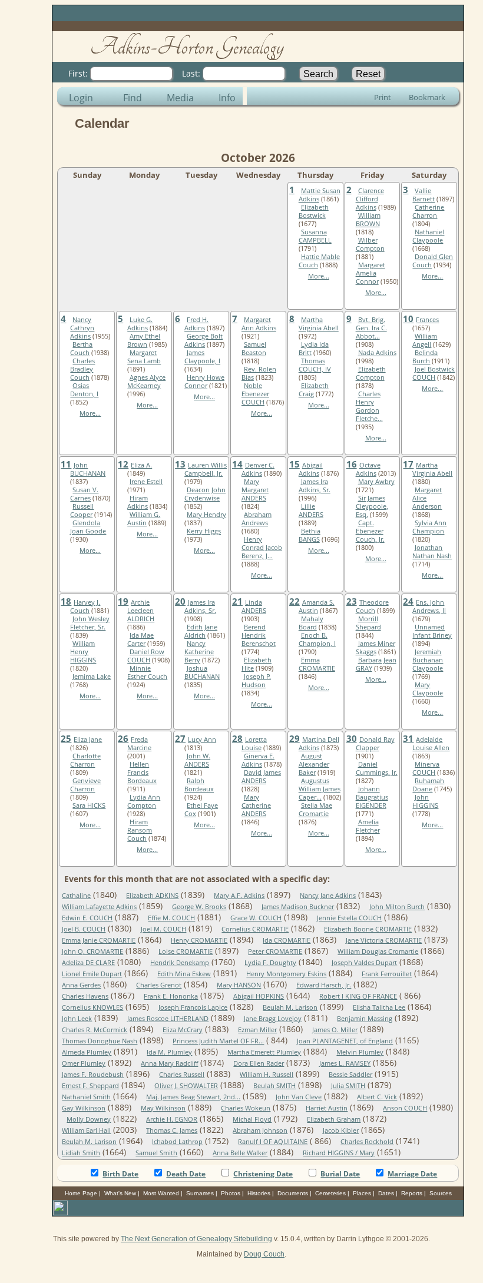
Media (180, 97)
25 (66, 738)
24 (408, 601)
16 (351, 464)
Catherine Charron (428, 211)
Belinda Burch (425, 357)
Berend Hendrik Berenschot (259, 635)
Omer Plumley (83, 1063)
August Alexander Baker (314, 764)
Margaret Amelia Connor (370, 273)
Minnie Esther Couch (147, 672)
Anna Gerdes (81, 985)
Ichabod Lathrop (177, 1142)
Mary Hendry (206, 514)
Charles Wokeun (245, 1108)
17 (408, 464)
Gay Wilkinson (83, 1108)
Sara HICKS (88, 805)
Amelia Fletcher (368, 826)
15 (294, 464)
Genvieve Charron (85, 785)
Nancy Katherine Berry (199, 651)
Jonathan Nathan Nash (432, 551)
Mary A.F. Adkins (239, 895)
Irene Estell (146, 482)
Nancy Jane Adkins (328, 895)
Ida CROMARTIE (286, 940)
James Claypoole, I (202, 357)
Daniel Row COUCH (145, 656)
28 (237, 738)
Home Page (81, 1193)
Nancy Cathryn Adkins (82, 328)
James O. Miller (335, 1030)
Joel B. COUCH (83, 929)
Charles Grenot (158, 985)
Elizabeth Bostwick (314, 211)
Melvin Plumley (359, 1052)
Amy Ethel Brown (143, 340)
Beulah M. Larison (290, 1007)
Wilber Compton (370, 244)
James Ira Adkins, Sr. (314, 486)
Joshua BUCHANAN (202, 672)
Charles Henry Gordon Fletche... (369, 406)
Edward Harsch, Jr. (323, 985)
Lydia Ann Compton (143, 801)
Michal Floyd (252, 1119)
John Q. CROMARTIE (92, 951)
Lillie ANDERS (311, 510)
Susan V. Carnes (84, 494)
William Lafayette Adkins (99, 907)
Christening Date (263, 1174)
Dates (386, 1193)
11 (66, 464)
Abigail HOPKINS (258, 996)
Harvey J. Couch (85, 606)
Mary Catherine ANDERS (256, 805)
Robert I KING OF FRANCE (358, 996)
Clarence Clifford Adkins (370, 199)
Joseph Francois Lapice (192, 1007)
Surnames (200, 1193)
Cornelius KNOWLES (92, 1007)
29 (294, 738)
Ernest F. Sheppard (90, 1086)
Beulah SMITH (274, 1086)
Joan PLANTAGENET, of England (345, 1041)
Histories (258, 1193)
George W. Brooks (199, 907)
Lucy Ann (202, 739)
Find (132, 97)
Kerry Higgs (204, 531)
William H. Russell (266, 1074)
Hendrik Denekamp (179, 963)
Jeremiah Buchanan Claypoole (427, 660)
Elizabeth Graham (333, 1119)
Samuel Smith (156, 1153)
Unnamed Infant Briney (432, 631)
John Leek (77, 1019)
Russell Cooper (82, 510)
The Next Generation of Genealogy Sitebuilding (196, 1239)
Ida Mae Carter (140, 639)
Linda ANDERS (254, 606)
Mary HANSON (239, 985)
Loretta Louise (254, 743)
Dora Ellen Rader (258, 1063)
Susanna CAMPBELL (315, 236)
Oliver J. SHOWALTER (186, 1086)
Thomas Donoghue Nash (99, 1041)
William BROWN (368, 219)
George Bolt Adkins (203, 340)
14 (237, 464)
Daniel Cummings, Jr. (377, 768)
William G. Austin (143, 518)
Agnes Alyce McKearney (146, 381)
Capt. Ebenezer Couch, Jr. (370, 531)
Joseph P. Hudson (256, 680)
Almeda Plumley (86, 1052)
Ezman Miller (257, 1030)
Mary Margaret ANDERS (255, 490)
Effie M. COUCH (171, 918)
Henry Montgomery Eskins (286, 974)
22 (294, 601)
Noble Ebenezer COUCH (255, 394)
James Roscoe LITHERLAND (168, 1019)
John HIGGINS (425, 801)
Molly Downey (89, 1119)
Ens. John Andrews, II (429, 606)
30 (351, 738)
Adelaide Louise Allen (430, 743)
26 (123, 738)
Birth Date (120, 1174)
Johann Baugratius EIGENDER (372, 797)
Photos (230, 1193)
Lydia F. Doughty (270, 963)
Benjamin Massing (364, 1019)
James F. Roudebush (93, 1074)
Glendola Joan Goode (88, 527)
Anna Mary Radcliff (169, 1063)
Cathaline (76, 895)
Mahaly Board (311, 623)
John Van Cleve (299, 1097)
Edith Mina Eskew (184, 974)
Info (227, 97)
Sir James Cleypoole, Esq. (372, 506)
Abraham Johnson (260, 1130)
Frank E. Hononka (171, 996)
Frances (427, 320)
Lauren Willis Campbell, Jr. (205, 469)
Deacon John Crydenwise (205, 494)
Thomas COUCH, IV (315, 365)
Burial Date (340, 1174)
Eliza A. (141, 465)
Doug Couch (264, 1254)
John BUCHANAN (87, 469)
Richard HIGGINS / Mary (339, 1153)
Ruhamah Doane (428, 785)
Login (81, 97)
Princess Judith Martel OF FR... (218, 1041)
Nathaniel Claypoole (428, 236)
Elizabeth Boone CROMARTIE (368, 929)
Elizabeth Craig (314, 390)
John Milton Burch (397, 907)
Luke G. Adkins (140, 324)
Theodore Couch (372, 606)
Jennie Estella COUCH (349, 918)
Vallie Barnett (423, 195)
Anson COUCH (405, 1108)
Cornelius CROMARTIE (255, 929)
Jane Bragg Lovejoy (273, 1019)
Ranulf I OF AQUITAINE (272, 1142)
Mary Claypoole (427, 689)
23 (351, 601)
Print (382, 97)
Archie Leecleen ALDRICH (140, 610)
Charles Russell (181, 1074)
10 (408, 318)
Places (362, 1193)
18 (66, 601)
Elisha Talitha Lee (379, 1007)
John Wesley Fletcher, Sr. (90, 623)
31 (408, 738)
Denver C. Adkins (258, 469)
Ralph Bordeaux (199, 785)
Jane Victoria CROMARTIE (384, 940)
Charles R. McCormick (94, 1030)
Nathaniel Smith (86, 1097)
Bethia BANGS (309, 535)
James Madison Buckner (298, 907)
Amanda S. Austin (317, 606)
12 (123, 464)
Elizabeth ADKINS (152, 895)
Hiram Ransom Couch (139, 830)
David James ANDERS (261, 776)
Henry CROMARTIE (199, 940)
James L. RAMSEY (344, 1063)
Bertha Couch (81, 348)
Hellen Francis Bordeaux (142, 772)
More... (318, 276)
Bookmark (427, 97)
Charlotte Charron (85, 760)
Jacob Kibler (341, 1130)
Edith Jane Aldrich (200, 631)
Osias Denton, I (84, 390)
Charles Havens (85, 996)
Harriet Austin (327, 1108)
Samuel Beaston (254, 348)
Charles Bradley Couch (82, 369)
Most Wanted (161, 1193)
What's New (120, 1193)
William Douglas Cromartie (378, 951)
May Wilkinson (163, 1108)
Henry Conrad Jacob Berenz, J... (262, 547)
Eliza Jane (88, 739)
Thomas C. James (171, 1130)
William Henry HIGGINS (83, 651)
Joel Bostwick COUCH (433, 373)
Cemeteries (330, 1193)
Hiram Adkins (137, 502)
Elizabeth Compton (371, 373)
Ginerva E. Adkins (258, 760)
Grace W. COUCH (256, 918)
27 (180, 738)
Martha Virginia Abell (319, 324)
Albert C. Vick (377, 1097)
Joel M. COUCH (163, 929)
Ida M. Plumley (169, 1052)
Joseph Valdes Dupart (364, 963)
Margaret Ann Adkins (259, 324)
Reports (411, 1193)
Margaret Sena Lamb (144, 357)
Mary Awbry (376, 482)
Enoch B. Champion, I (317, 639)
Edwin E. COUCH (87, 918)
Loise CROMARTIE (185, 951)
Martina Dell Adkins (319, 743)
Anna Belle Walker (240, 1153)
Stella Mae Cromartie (315, 809)
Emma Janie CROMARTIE (98, 940)
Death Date (186, 1174)
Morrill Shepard (368, 623)
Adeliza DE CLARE (88, 963)
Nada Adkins (377, 353)
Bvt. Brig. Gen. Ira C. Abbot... (371, 328)
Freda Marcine (139, 743)
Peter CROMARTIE (275, 951)
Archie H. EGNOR (171, 1119)
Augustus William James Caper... (319, 789)
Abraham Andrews (257, 518)
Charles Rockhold (366, 1142)
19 (123, 601)
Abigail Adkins (311, 469)
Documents (292, 1193)
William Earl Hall (86, 1130)
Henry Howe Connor (204, 381)
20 (180, 601)
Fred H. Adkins (196, 324)
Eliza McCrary (183, 1030)
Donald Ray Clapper (375, 743)
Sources (440, 1193)
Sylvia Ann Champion (429, 527)
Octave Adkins (368, 469)
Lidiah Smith (81, 1153)
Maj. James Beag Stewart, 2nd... (193, 1097)
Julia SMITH (348, 1086)
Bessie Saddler (350, 1074)
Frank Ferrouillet (387, 974)
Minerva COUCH (425, 768)
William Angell (424, 340)
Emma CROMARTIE (317, 664)
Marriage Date (412, 1174)
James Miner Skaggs (375, 647)
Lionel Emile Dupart (92, 974)
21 (237, 601)
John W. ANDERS (197, 760)
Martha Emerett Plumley (264, 1052)
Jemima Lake (91, 676)
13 (180, 464)
